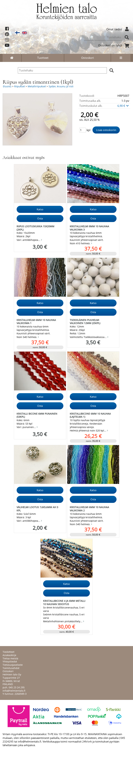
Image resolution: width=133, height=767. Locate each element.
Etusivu (7, 86)
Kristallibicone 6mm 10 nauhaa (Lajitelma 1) (90, 415)
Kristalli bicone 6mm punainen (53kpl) (37, 415)
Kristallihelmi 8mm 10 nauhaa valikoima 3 (89, 228)
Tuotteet (42, 58)
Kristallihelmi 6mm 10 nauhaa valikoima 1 (36, 321)
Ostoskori (87, 58)
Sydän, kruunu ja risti (61, 86)
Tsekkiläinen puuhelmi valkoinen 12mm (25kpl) (85, 321)
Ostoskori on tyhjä (110, 45)
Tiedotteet (8, 651)
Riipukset (19, 86)
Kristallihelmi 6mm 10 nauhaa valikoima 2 (89, 508)
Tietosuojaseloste (13, 664)
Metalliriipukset (37, 86)
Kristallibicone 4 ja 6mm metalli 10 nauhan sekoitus (64, 602)
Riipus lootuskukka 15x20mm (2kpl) (35, 228)
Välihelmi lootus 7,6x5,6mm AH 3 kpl (37, 508)
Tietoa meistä (10, 658)
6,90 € (121, 106)
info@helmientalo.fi (14, 690)
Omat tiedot (114, 29)
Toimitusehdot (11, 668)
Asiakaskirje (9, 655)
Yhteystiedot (10, 661)
